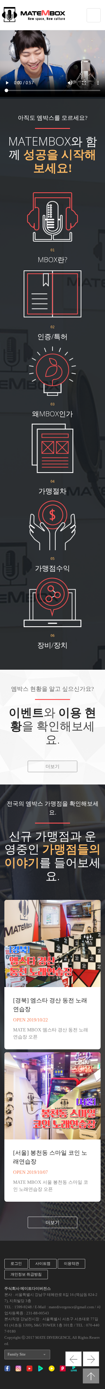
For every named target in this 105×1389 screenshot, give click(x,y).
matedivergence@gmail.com (71, 1307)
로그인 (16, 1263)
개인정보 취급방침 (26, 1274)
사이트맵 (42, 1263)
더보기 (53, 766)
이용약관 (71, 1263)
